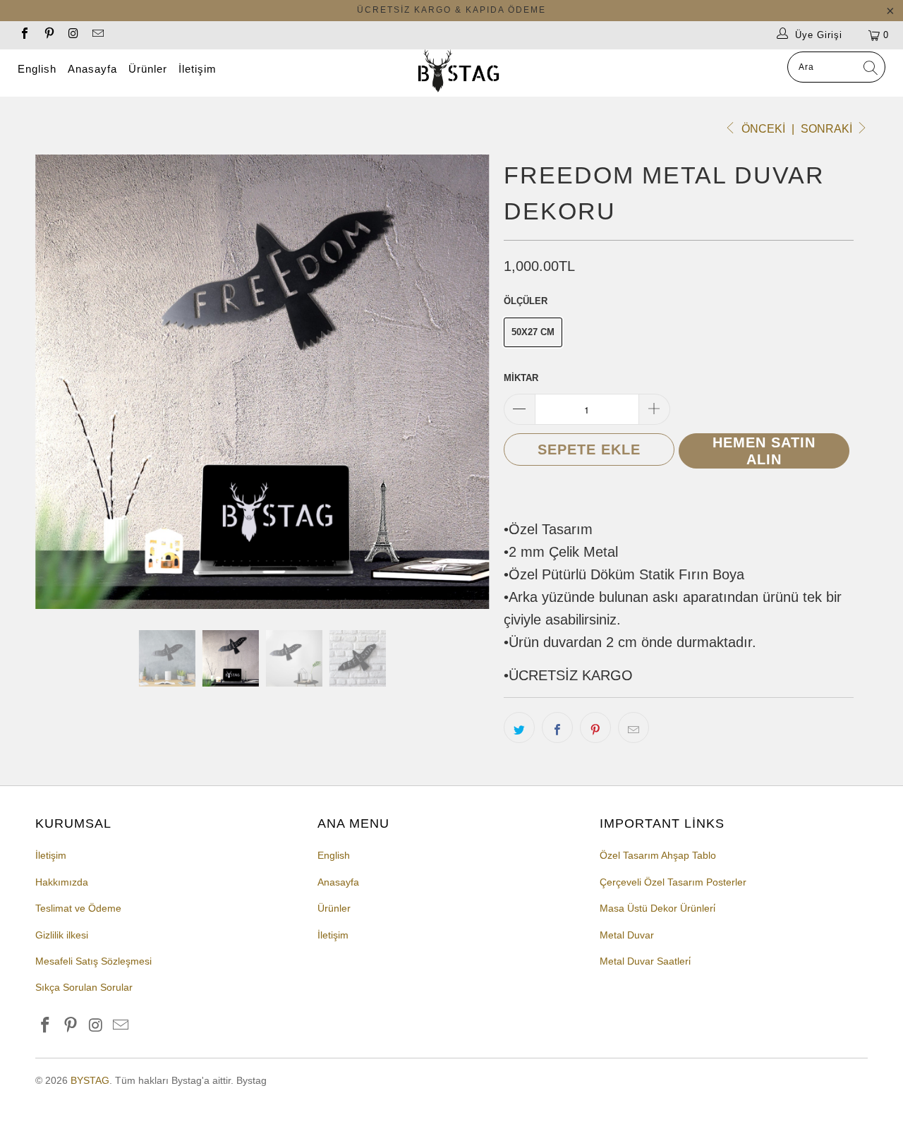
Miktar (521, 378)
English (37, 69)
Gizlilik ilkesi (61, 935)
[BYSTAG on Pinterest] (48, 35)
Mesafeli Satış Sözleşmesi (93, 961)
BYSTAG (90, 1080)
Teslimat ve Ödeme (78, 908)
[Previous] (60, 382)
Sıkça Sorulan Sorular (84, 987)
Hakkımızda (61, 882)
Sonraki (828, 129)
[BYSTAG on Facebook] (24, 35)
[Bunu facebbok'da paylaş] (557, 727)
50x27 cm (532, 332)
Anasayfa (92, 69)
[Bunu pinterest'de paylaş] (595, 727)
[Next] (465, 382)
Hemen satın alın (764, 451)
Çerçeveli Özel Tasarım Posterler (673, 882)
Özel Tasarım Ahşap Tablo (658, 855)
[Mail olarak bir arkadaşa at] (633, 727)
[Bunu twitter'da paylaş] (519, 727)
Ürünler (147, 69)
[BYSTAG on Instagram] (72, 35)
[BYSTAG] (459, 73)
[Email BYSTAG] (96, 35)
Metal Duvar (627, 935)
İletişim (197, 69)
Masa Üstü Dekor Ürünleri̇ (657, 908)
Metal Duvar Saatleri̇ (645, 961)
